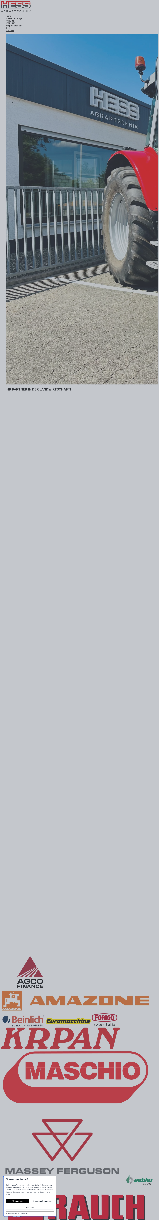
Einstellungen (29, 1207)
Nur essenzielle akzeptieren (42, 1201)
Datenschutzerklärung (13, 1213)
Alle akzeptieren (17, 1201)
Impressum (24, 1213)
